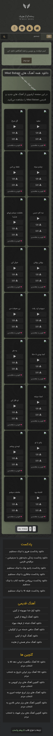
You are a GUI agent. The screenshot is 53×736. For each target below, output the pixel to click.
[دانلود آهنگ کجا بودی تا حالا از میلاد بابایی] (38, 349)
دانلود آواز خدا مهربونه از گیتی (26, 611)
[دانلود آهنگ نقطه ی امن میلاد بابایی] (15, 162)
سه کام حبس (38, 213)
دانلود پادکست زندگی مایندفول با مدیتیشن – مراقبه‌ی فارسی (26, 560)
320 (37, 139)
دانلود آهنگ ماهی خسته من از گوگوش (26, 630)
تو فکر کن (15, 400)
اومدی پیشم (15, 446)
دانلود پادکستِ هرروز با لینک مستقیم (26, 552)
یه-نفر (14, 350)
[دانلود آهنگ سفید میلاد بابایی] (38, 116)
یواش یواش (38, 262)
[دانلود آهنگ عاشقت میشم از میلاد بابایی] (15, 487)
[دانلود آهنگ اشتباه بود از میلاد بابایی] (38, 487)
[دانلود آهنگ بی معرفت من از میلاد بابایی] (15, 303)
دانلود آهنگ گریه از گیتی (26, 636)
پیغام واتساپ (17, 730)
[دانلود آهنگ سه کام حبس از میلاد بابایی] (38, 207)
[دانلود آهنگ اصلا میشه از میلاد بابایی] (38, 391)
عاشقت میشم (14, 492)
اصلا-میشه (38, 396)
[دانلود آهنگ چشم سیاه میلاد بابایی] (38, 162)
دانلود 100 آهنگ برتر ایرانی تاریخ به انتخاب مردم (26, 674)
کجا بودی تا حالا (38, 354)
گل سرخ (15, 121)
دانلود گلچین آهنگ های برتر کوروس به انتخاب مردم (26, 684)
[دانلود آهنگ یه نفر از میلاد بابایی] (15, 345)
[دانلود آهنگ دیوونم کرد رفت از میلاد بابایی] (38, 303)
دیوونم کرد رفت (38, 308)
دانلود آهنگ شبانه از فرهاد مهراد (26, 623)
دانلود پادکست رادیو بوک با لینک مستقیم (26, 568)
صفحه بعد (22, 529)
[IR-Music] (26, 17)
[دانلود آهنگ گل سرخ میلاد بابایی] (15, 116)
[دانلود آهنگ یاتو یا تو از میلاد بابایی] (38, 437)
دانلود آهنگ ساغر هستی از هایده (26, 642)
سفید (38, 121)
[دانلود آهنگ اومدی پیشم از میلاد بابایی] (15, 441)
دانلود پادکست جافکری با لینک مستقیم (26, 574)
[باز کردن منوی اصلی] (49, 36)
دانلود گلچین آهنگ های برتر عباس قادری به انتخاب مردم (26, 705)
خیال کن (14, 262)
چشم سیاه (38, 167)
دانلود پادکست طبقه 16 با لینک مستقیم (26, 591)
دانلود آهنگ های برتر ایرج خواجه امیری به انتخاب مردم (26, 695)
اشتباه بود (38, 492)
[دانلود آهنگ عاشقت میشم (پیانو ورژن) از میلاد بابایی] (15, 207)
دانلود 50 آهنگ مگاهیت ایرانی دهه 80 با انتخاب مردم (26, 664)
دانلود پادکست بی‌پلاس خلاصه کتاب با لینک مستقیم (26, 583)
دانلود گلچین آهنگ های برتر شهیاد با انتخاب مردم (26, 715)
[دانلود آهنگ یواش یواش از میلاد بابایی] (38, 257)
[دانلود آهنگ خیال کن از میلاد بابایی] (15, 257)
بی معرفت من (14, 308)
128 (37, 133)
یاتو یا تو (38, 442)
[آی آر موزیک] (26, 5)
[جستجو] (4, 36)
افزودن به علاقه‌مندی (37, 145)
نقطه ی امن (14, 167)
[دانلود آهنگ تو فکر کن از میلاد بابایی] (15, 395)
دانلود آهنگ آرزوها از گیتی (26, 617)
